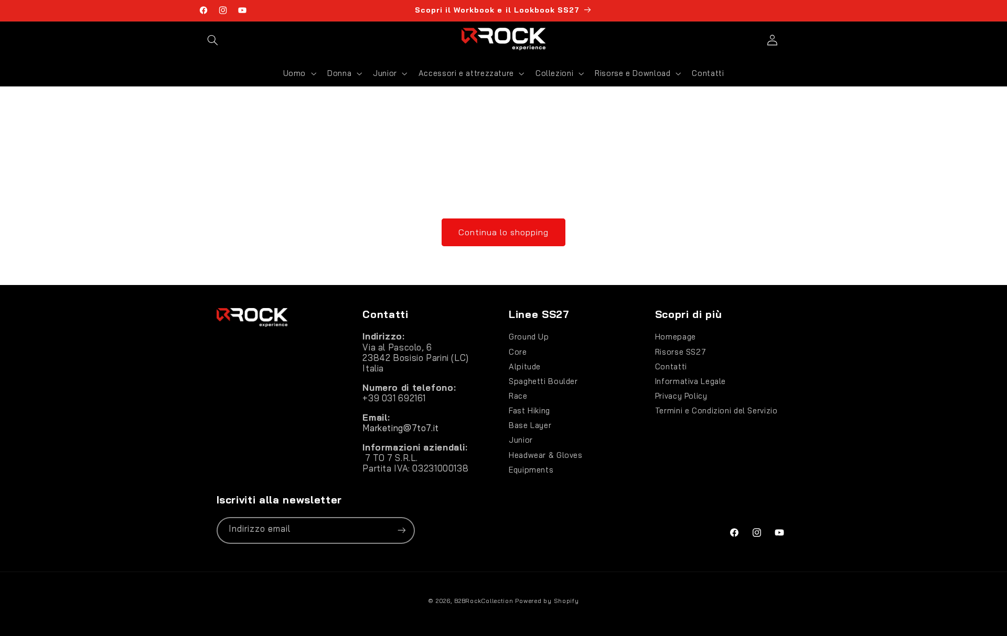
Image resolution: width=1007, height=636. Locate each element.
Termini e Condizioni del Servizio (716, 410)
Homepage (675, 337)
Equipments (531, 470)
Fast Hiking (529, 410)
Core (518, 352)
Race (518, 396)
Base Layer (530, 425)
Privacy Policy (681, 396)
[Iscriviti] (401, 530)
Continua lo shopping (503, 232)
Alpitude (525, 366)
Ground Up (529, 337)
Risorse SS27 (680, 352)
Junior (521, 440)
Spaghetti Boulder (543, 381)
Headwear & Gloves (546, 455)
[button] (213, 40)
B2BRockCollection (483, 601)
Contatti (671, 366)
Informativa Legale (690, 381)
